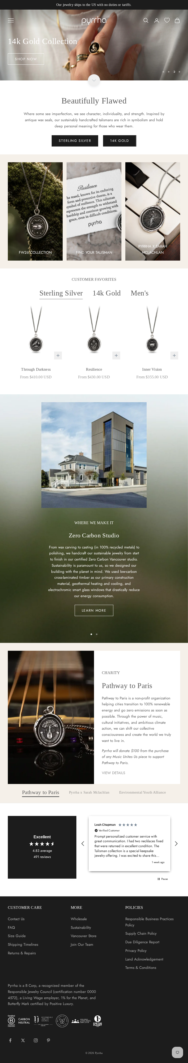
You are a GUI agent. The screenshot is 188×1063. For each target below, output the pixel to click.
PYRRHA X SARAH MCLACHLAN (152, 249)
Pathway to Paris (40, 792)
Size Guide (17, 936)
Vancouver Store (83, 936)
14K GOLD (119, 140)
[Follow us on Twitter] (23, 1040)
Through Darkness (36, 369)
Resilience (94, 369)
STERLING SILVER (75, 140)
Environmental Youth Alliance (142, 792)
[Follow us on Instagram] (35, 1040)
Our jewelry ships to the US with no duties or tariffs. (94, 5)
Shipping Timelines (23, 944)
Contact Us (16, 919)
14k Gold (107, 293)
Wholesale (79, 919)
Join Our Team (82, 944)
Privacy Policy (136, 950)
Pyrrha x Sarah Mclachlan (89, 792)
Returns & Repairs (22, 953)
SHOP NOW (26, 59)
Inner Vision (152, 369)
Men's (140, 293)
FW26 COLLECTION (35, 252)
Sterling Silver (61, 293)
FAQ (11, 927)
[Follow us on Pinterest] (48, 1040)
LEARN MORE (94, 610)
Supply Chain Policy (141, 933)
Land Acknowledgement (144, 959)
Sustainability (81, 927)
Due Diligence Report (142, 942)
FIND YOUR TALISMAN (94, 252)
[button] (83, 844)
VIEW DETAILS (113, 773)
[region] (94, 45)
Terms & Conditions (140, 967)
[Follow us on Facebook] (10, 1040)
